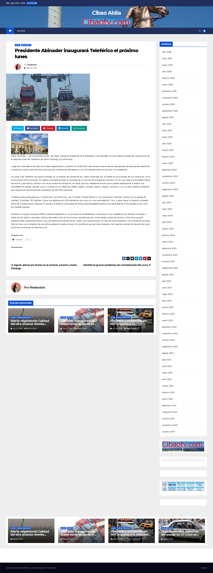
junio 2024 (167, 209)
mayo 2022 (167, 372)
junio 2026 (167, 58)
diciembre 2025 (169, 91)
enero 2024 (167, 242)
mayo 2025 (167, 137)
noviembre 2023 (170, 255)
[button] (200, 31)
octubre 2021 (168, 418)
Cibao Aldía (106, 13)
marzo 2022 (168, 386)
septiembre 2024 (170, 189)
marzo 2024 (168, 228)
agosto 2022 (168, 353)
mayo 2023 (167, 294)
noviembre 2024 (170, 176)
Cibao (70, 317)
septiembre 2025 (170, 111)
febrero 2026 (168, 78)
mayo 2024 (167, 215)
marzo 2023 (168, 307)
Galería (21, 31)
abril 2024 (167, 222)
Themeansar (51, 568)
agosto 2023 (168, 274)
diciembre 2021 (169, 405)
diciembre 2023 (169, 248)
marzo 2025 (168, 150)
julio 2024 (166, 202)
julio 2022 (166, 359)
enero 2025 (167, 163)
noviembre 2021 (169, 412)
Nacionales (26, 45)
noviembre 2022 (170, 333)
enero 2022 (167, 399)
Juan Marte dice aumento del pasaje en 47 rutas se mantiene (179, 534)
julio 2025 (166, 124)
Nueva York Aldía (24, 317)
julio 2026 (166, 52)
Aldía (18, 45)
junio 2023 (167, 287)
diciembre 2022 (169, 327)
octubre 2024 (168, 183)
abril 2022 (167, 379)
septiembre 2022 (170, 346)
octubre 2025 (168, 104)
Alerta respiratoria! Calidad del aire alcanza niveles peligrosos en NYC (30, 324)
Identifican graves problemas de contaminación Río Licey (116, 265)
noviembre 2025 (170, 97)
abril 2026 (167, 71)
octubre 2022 (168, 340)
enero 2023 (167, 320)
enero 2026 (167, 84)
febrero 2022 (168, 392)
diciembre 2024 (169, 170)
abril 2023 (167, 300)
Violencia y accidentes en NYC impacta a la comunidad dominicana (128, 324)
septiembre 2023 (170, 268)
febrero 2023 (168, 314)
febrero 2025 (168, 156)
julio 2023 (166, 281)
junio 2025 (167, 130)
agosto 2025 (168, 117)
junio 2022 (167, 366)
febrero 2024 (168, 235)
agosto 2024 (168, 196)
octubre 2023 (168, 261)
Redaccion (32, 65)
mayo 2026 (167, 65)
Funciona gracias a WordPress (18, 568)
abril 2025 (167, 143)
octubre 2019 (168, 431)
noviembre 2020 (170, 425)
